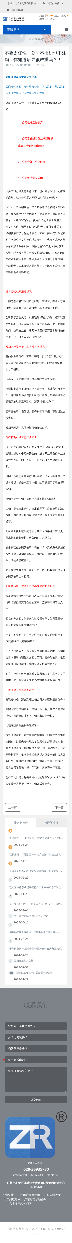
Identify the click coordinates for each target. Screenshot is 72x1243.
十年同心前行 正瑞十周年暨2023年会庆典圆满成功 (36, 948)
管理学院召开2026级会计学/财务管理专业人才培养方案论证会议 (36, 838)
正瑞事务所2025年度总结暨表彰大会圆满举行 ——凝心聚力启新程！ (36, 871)
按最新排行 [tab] (51, 822)
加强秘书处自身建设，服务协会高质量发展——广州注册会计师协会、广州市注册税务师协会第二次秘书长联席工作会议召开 (36, 932)
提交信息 (36, 1100)
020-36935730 (36, 1169)
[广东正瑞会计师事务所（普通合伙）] (14, 19)
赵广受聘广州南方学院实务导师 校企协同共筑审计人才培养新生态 (36, 903)
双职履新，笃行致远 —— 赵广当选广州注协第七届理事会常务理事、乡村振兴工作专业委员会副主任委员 (36, 854)
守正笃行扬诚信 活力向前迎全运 (31, 915)
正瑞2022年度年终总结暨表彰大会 (34, 972)
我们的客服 (18, 9)
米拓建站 (33, 1234)
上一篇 (12, 807)
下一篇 (59, 807)
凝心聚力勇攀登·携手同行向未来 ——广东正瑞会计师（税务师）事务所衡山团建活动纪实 (36, 887)
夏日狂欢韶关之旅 (23, 960)
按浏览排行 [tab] (21, 822)
